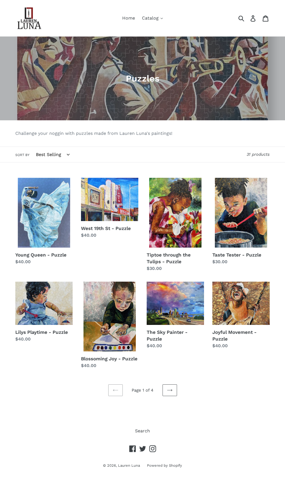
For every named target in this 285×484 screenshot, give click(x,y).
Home (128, 18)
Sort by (22, 155)
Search (142, 430)
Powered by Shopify (164, 465)
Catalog (151, 18)
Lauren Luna (129, 465)
